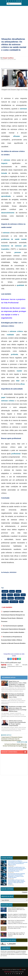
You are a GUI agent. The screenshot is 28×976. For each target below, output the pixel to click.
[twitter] (6, 1)
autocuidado (4, 591)
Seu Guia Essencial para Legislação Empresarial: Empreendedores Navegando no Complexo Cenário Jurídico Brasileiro (13, 629)
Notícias (4, 598)
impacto (4, 163)
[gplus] (10, 1)
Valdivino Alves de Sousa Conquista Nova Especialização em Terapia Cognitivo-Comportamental (17, 723)
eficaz (22, 384)
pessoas (17, 252)
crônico (3, 594)
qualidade (20, 285)
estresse (23, 108)
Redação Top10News (8, 58)
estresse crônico (16, 331)
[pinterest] (21, 1)
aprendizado (6, 196)
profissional (15, 454)
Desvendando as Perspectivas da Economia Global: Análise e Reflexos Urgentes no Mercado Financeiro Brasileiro (13, 640)
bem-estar (12, 591)
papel (3, 397)
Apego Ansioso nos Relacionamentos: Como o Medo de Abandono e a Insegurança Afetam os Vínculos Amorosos (17, 684)
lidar (18, 381)
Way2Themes (7, 971)
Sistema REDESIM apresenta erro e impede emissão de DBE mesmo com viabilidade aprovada (16, 910)
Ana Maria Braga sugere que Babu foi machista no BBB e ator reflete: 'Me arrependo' (16, 934)
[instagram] (13, 1)
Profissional (10, 598)
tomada (4, 173)
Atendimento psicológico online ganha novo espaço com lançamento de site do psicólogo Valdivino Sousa (18, 709)
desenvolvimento (7, 213)
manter (19, 371)
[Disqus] (14, 794)
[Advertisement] (14, 21)
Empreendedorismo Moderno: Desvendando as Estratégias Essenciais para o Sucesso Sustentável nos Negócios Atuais (17, 862)
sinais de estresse (13, 601)
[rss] (15, 1)
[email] (17, 1)
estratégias (17, 594)
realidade (10, 335)
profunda (14, 354)
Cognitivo (18, 591)
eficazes (16, 136)
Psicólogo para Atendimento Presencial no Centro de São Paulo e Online (16, 695)
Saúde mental (5, 601)
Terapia (21, 601)
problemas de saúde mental (13, 239)
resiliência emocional (19, 598)
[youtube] (19, 1)
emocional (10, 594)
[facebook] (8, 1)
